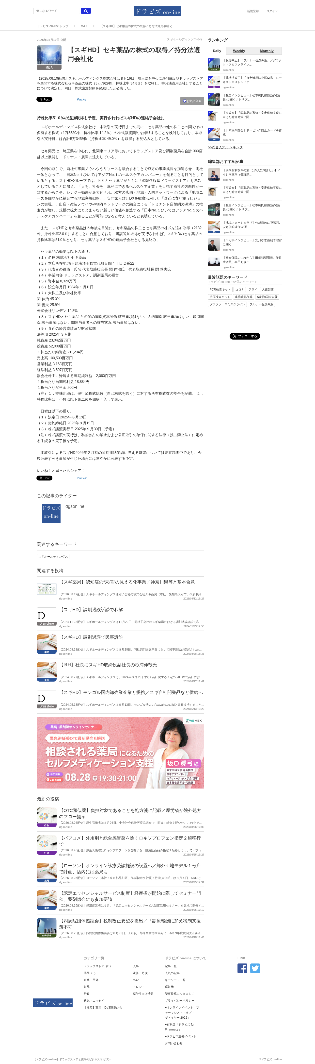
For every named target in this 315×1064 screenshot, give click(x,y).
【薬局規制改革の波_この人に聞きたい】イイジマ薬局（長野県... (252, 172)
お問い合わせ (174, 1043)
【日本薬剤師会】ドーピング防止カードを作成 (252, 132)
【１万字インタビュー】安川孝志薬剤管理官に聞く (252, 242)
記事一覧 (171, 966)
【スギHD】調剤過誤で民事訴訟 (91, 637)
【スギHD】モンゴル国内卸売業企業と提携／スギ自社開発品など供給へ (131, 692)
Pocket (82, 99)
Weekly (239, 51)
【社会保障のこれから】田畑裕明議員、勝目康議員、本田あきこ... (252, 260)
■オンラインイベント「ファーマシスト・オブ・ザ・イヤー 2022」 (182, 1012)
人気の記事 (172, 973)
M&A (84, 26)
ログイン (272, 11)
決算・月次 (140, 973)
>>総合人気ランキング (225, 147)
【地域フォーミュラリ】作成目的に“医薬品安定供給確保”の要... (251, 225)
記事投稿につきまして (179, 993)
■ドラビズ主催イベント (180, 1036)
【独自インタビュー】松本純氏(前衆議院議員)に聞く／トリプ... (251, 97)
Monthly (267, 51)
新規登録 (253, 11)
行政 (87, 993)
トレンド (139, 987)
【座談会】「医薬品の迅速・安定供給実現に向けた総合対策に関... (252, 115)
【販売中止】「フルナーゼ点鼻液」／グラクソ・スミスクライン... (252, 62)
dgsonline (74, 506)
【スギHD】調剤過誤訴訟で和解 (91, 609)
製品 (87, 987)
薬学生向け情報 (143, 993)
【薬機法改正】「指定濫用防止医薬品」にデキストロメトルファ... (252, 80)
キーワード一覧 (175, 980)
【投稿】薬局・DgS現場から (103, 1007)
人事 (136, 966)
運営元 (169, 987)
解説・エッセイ (94, 1000)
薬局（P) (89, 973)
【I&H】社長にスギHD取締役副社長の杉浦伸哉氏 (108, 664)
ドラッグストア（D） (98, 966)
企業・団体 (91, 980)
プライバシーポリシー (179, 1000)
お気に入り (194, 101)
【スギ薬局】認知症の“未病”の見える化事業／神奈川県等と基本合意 (127, 582)
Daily (217, 51)
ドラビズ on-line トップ (52, 26)
